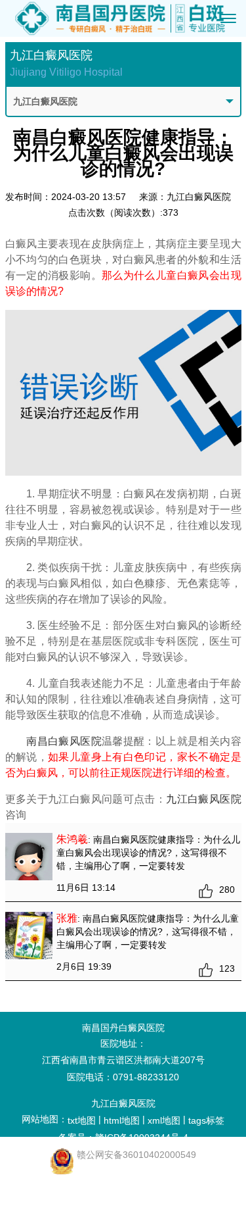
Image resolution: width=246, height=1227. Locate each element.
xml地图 (164, 1120)
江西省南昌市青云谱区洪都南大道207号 (123, 1060)
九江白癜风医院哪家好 (70, 1180)
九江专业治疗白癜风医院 (70, 1214)
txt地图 (82, 1120)
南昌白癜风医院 (64, 741)
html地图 (122, 1120)
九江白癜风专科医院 (70, 1197)
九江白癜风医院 (203, 799)
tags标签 (206, 1120)
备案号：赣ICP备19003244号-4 (123, 1137)
